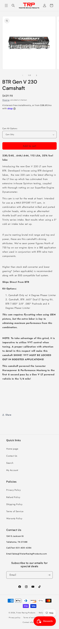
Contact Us (11, 455)
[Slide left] (22, 75)
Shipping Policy (14, 504)
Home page (12, 448)
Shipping (5, 100)
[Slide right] (36, 75)
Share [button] (8, 414)
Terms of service (30, 617)
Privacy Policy (13, 490)
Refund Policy (13, 497)
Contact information (31, 622)
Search (9, 462)
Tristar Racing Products (25, 612)
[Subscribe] (49, 575)
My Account (12, 470)
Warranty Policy (14, 518)
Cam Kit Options (9, 128)
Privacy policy (14, 617)
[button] (6, 5)
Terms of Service (14, 511)
